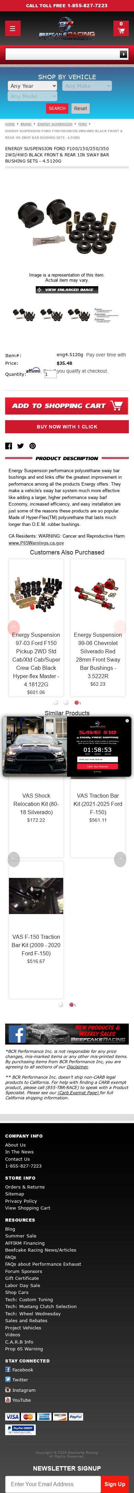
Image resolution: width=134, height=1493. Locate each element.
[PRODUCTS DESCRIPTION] (67, 458)
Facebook (22, 1369)
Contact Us (17, 1159)
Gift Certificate (22, 1278)
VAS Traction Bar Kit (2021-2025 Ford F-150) (98, 804)
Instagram (24, 1390)
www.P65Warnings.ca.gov (36, 543)
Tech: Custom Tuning (29, 1299)
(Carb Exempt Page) (78, 1092)
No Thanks (98, 771)
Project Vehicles (23, 1327)
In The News (19, 1151)
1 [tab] (56, 703)
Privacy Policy (21, 1201)
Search (57, 108)
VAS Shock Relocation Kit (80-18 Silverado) (36, 804)
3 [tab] (77, 703)
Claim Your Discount (97, 766)
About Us (15, 1145)
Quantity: (15, 374)
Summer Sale (20, 1235)
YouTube (21, 1400)
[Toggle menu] (13, 28)
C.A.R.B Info (19, 1342)
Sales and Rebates (26, 1320)
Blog (10, 1229)
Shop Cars (17, 1292)
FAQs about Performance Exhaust (43, 1264)
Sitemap (14, 1193)
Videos (12, 1334)
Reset (80, 108)
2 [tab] (67, 703)
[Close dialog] (127, 721)
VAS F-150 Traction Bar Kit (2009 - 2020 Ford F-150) (36, 945)
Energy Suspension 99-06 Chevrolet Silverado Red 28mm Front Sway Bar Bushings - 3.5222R (98, 655)
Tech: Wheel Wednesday (33, 1313)
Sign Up (114, 1484)
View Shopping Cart (27, 1208)
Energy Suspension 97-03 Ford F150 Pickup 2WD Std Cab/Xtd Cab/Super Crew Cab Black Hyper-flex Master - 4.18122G (36, 659)
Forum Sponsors (23, 1271)
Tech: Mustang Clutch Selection (41, 1306)
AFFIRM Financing (25, 1243)
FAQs (10, 1257)
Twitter (20, 1379)
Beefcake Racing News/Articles (40, 1250)
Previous (13, 627)
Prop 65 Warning (24, 1348)
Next (120, 627)
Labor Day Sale (22, 1285)
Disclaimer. (77, 1066)
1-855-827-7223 (87, 5)
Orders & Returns (25, 1187)
